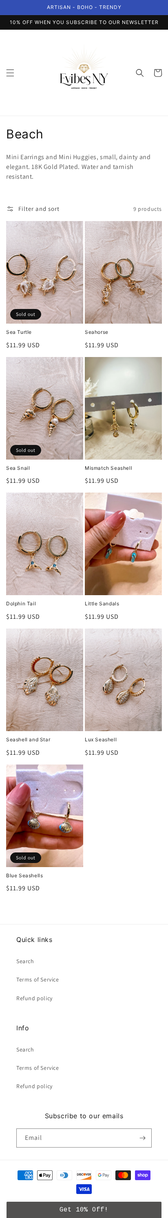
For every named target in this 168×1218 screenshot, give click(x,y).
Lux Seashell (101, 739)
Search (25, 961)
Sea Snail (18, 468)
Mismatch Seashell (108, 468)
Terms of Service (37, 979)
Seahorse (96, 332)
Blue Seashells (24, 875)
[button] (10, 73)
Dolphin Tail (21, 603)
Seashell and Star (28, 739)
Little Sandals (102, 603)
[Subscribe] (142, 1138)
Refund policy (34, 998)
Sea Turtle (19, 332)
